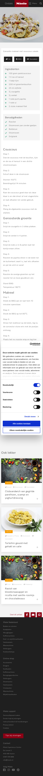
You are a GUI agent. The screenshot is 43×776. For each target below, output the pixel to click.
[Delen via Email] (33, 614)
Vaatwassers (7, 642)
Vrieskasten (7, 688)
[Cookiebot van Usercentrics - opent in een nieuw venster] (30, 344)
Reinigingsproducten (10, 675)
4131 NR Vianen (9, 754)
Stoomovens (7, 682)
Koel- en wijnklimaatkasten (13, 639)
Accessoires (7, 662)
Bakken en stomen (10, 626)
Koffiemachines (8, 636)
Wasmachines (8, 645)
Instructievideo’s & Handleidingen (15, 722)
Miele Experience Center (12, 747)
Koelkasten (7, 669)
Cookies (6, 728)
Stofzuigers (7, 648)
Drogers (6, 666)
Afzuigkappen (8, 633)
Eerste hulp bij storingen (12, 718)
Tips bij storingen (13, 736)
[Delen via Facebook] (26, 614)
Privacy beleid (8, 725)
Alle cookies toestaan (21, 424)
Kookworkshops (8, 652)
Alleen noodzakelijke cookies (21, 430)
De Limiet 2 (7, 750)
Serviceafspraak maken (11, 715)
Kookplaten (7, 629)
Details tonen (30, 417)
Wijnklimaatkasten (10, 694)
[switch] (36, 392)
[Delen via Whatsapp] (39, 614)
